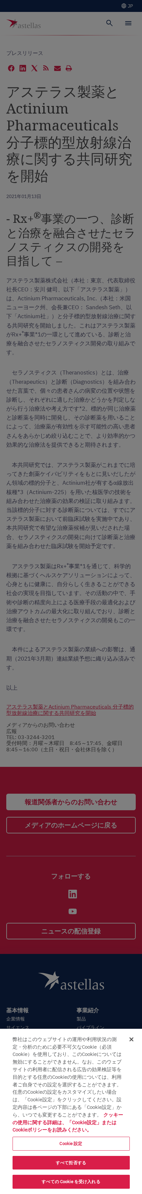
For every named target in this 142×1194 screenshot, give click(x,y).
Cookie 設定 (70, 1143)
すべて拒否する (71, 1163)
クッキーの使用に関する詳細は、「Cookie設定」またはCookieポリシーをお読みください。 (68, 1122)
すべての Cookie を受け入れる (71, 1181)
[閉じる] (131, 1039)
